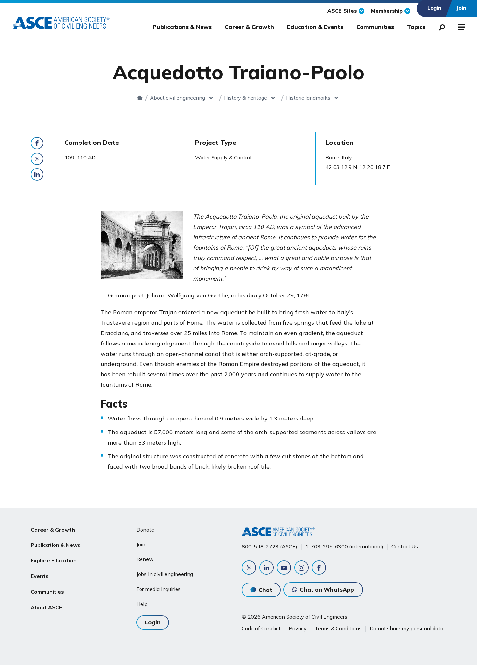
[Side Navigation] (461, 26)
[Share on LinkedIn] (37, 174)
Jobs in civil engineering (164, 574)
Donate (145, 529)
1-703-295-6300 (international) (344, 546)
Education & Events (315, 27)
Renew (144, 559)
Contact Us (404, 546)
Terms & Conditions (338, 628)
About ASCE (46, 607)
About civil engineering (177, 97)
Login (153, 622)
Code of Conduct (261, 628)
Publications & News (182, 27)
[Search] (440, 26)
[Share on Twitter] (37, 159)
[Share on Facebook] (37, 143)
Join (140, 544)
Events (40, 576)
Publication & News (55, 545)
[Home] (140, 97)
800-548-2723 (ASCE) (269, 546)
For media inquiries (158, 589)
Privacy (298, 628)
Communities (375, 27)
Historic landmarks (308, 97)
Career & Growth (249, 27)
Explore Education (54, 560)
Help (142, 604)
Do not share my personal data (406, 628)
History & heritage (245, 97)
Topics (416, 27)
